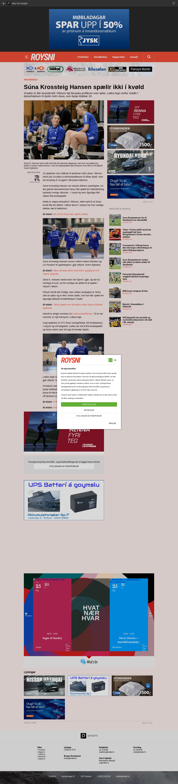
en (115, 360)
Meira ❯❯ (112, 423)
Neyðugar (89, 410)
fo (110, 360)
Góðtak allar (89, 404)
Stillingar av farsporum (89, 416)
